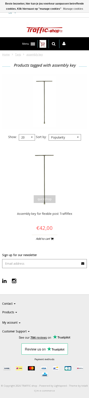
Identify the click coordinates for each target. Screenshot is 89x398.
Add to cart (43, 239)
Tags (18, 54)
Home (6, 54)
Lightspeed (60, 385)
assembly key (34, 54)
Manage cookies (73, 8)
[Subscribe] (83, 262)
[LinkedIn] (4, 280)
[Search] (54, 44)
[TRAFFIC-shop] (44, 28)
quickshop (45, 199)
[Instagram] (14, 280)
